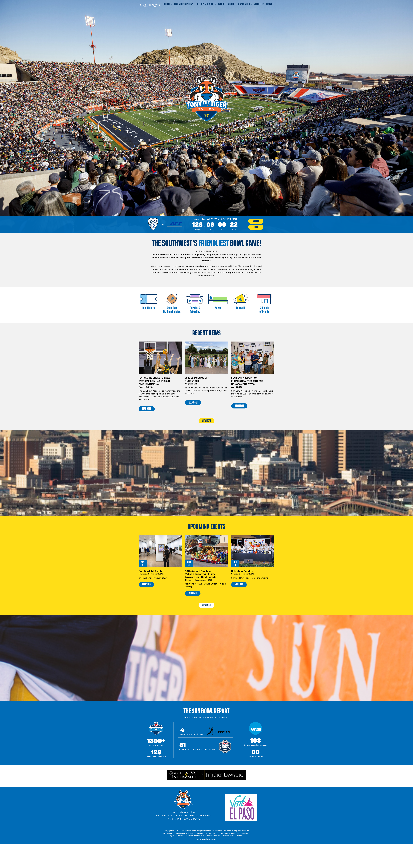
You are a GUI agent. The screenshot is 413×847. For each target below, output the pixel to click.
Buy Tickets (148, 308)
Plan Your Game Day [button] (183, 4)
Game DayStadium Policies (172, 310)
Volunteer (259, 4)
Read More (146, 408)
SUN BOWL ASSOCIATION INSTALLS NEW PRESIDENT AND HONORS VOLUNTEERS (247, 381)
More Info (146, 584)
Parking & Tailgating (195, 310)
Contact (269, 4)
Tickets (256, 227)
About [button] (231, 4)
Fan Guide (256, 221)
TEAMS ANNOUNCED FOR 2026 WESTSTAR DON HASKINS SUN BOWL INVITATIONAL (154, 381)
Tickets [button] (166, 4)
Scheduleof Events (264, 310)
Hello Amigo (204, 839)
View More (206, 420)
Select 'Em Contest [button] (205, 4)
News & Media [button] (244, 4)
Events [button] (221, 4)
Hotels (218, 307)
